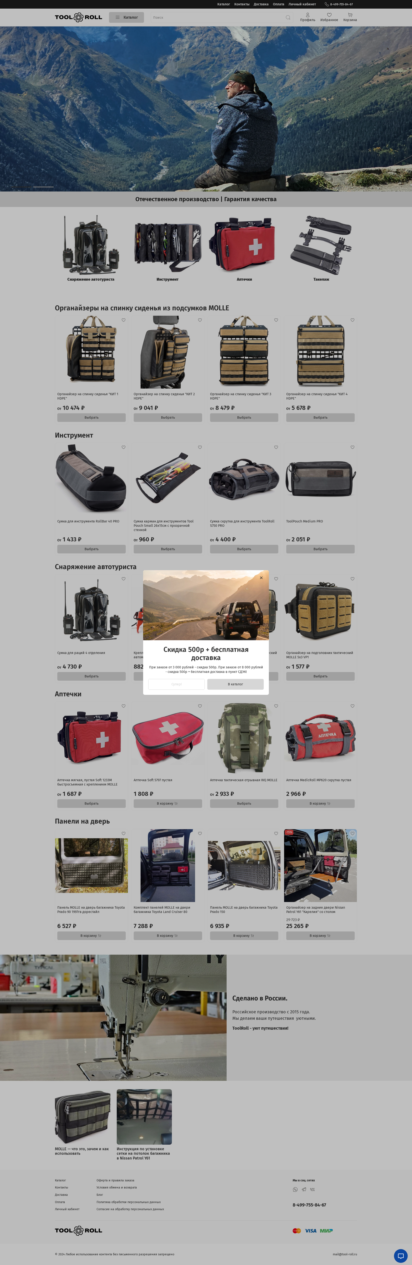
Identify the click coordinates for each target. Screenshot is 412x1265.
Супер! (176, 684)
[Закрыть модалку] (261, 577)
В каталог (235, 684)
